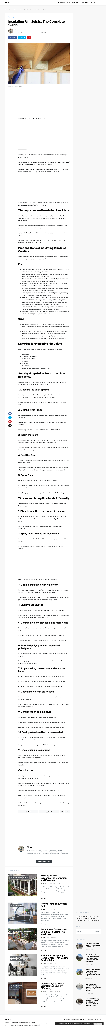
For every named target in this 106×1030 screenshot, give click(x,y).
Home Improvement (16, 9)
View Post (43, 898)
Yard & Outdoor (27, 931)
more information (88, 1023)
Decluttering (75, 1019)
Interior (68, 2)
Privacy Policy (17, 1022)
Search (97, 931)
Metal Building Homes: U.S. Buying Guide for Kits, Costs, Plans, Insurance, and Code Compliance (92, 958)
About (33, 1022)
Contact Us (28, 1022)
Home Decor (75, 2)
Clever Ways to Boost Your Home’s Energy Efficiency (52, 986)
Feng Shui (90, 1019)
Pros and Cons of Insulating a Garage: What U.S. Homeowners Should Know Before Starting (93, 987)
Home (6, 9)
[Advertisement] (44, 102)
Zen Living (83, 1019)
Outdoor (25, 877)
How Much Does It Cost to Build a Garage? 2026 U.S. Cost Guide (93, 945)
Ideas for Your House (16, 960)
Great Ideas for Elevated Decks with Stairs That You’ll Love (54, 932)
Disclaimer (23, 1022)
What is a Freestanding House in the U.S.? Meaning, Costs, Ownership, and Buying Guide (92, 973)
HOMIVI (8, 2)
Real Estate (61, 2)
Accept (97, 1024)
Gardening (85, 2)
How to (93, 2)
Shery (16, 30)
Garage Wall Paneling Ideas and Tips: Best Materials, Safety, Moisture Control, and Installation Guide (92, 1002)
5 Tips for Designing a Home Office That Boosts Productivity (55, 958)
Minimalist (67, 1019)
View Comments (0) (44, 861)
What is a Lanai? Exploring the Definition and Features (54, 878)
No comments (42, 32)
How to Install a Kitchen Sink (54, 904)
